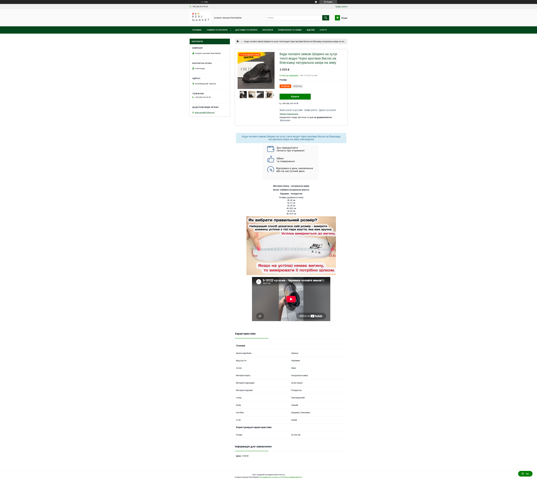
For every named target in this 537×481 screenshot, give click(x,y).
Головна (197, 30)
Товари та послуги (217, 30)
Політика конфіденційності (291, 477)
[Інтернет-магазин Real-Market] (200, 23)
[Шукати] (325, 17)
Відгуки (311, 30)
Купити (295, 96)
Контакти (267, 30)
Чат (527, 474)
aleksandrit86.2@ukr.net (204, 112)
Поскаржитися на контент (270, 477)
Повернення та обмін (290, 30)
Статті (323, 30)
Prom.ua (281, 475)
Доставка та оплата (246, 30)
